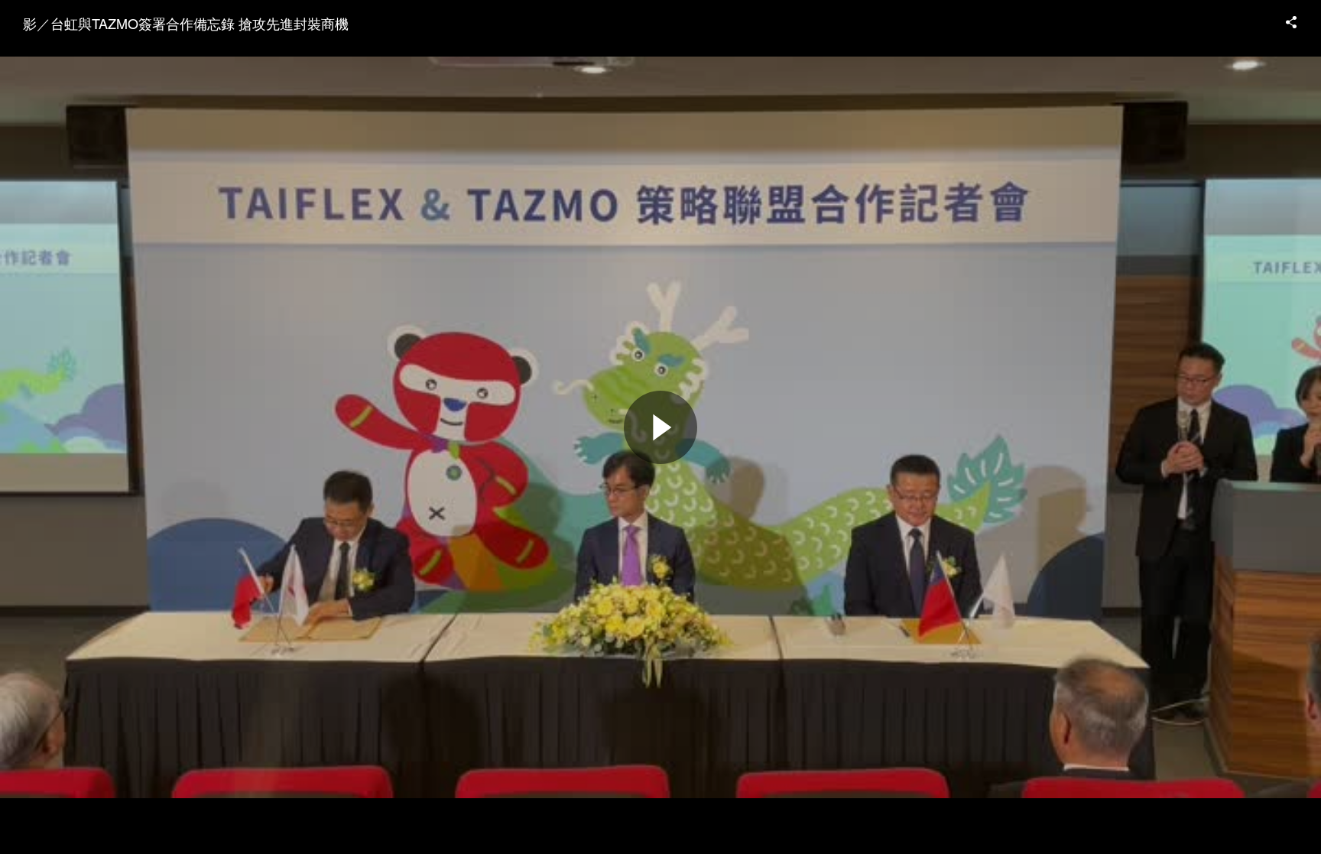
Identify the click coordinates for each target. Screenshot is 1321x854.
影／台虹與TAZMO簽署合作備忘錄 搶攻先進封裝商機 (186, 23)
